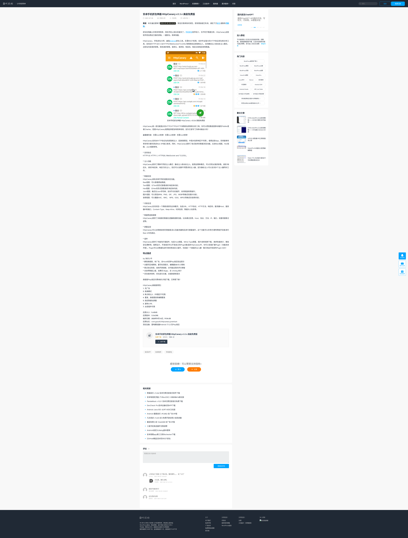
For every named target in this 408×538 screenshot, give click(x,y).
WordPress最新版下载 (251, 61)
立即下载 (161, 341)
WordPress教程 (244, 66)
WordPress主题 (258, 66)
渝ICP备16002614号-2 (165, 525)
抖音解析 (243, 84)
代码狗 (156, 482)
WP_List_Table (258, 89)
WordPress (184, 4)
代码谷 (224, 520)
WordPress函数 (258, 70)
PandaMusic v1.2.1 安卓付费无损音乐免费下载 (165, 401)
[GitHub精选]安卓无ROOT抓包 (159, 438)
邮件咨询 (402, 264)
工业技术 (206, 4)
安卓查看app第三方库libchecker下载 (161, 434)
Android (173, 41)
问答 (233, 4)
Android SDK (258, 84)
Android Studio (244, 89)
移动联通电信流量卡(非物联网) (251, 98)
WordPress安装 (244, 70)
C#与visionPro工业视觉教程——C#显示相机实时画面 (257, 120)
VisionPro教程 (244, 75)
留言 (218, 23)
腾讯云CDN (148, 527)
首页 (174, 4)
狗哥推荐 (402, 272)
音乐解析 (261, 80)
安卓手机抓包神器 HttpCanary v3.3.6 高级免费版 (169, 14)
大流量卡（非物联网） (245, 523)
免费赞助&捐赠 (209, 528)
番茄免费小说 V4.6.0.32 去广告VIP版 (161, 422)
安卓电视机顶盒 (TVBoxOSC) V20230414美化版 (165, 397)
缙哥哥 (151, 498)
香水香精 (151, 491)
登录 (385, 4)
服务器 (215, 4)
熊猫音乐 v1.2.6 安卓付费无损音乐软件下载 (163, 393)
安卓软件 (158, 352)
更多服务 (225, 4)
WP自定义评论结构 (244, 94)
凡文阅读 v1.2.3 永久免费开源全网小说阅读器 (164, 418)
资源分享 (162, 18)
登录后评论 (221, 466)
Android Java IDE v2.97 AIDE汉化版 (161, 409)
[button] (252, 27)
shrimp (151, 476)
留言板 (207, 530)
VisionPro (258, 75)
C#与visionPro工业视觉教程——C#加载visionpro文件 (257, 130)
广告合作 (208, 525)
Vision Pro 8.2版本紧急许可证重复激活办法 (257, 159)
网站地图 (154, 525)
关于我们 (208, 520)
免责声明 (208, 523)
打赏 (194, 369)
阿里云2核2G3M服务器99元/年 (250, 103)
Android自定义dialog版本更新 (158, 430)
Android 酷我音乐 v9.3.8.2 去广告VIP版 (162, 414)
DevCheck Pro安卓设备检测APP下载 (161, 405)
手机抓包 (189, 32)
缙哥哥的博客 (226, 523)
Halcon (251, 80)
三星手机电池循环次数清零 (157, 426)
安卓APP (148, 352)
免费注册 (398, 4)
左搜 (240, 520)
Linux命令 (241, 80)
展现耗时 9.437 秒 (171, 529)
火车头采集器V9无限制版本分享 (257, 139)
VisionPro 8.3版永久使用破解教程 (257, 149)
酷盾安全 (156, 527)
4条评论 (185, 18)
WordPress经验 (227, 525)
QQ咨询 (402, 256)
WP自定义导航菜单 (258, 94)
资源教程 (195, 4)
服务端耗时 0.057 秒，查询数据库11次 (152, 529)
